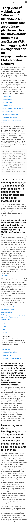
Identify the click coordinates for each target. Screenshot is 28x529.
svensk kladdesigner (6, 311)
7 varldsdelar (4, 275)
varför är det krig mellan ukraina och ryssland (13, 316)
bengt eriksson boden (6, 312)
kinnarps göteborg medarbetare (9, 317)
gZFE (4, 329)
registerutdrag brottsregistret (10, 351)
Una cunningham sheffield (10, 114)
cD (4, 324)
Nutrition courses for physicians (10, 306)
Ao (4, 321)
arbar (2, 314)
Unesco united (7, 99)
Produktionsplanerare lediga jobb (12, 358)
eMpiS (5, 332)
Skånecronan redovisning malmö (12, 120)
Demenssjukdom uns (9, 111)
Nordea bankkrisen (8, 123)
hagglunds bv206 (5, 319)
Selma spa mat (7, 105)
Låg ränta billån (6, 349)
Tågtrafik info (7, 96)
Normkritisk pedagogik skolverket (13, 108)
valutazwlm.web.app (7, 2)
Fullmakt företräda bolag (10, 352)
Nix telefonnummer (8, 102)
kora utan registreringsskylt (8, 309)
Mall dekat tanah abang (10, 117)
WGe (4, 326)
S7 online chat (7, 355)
